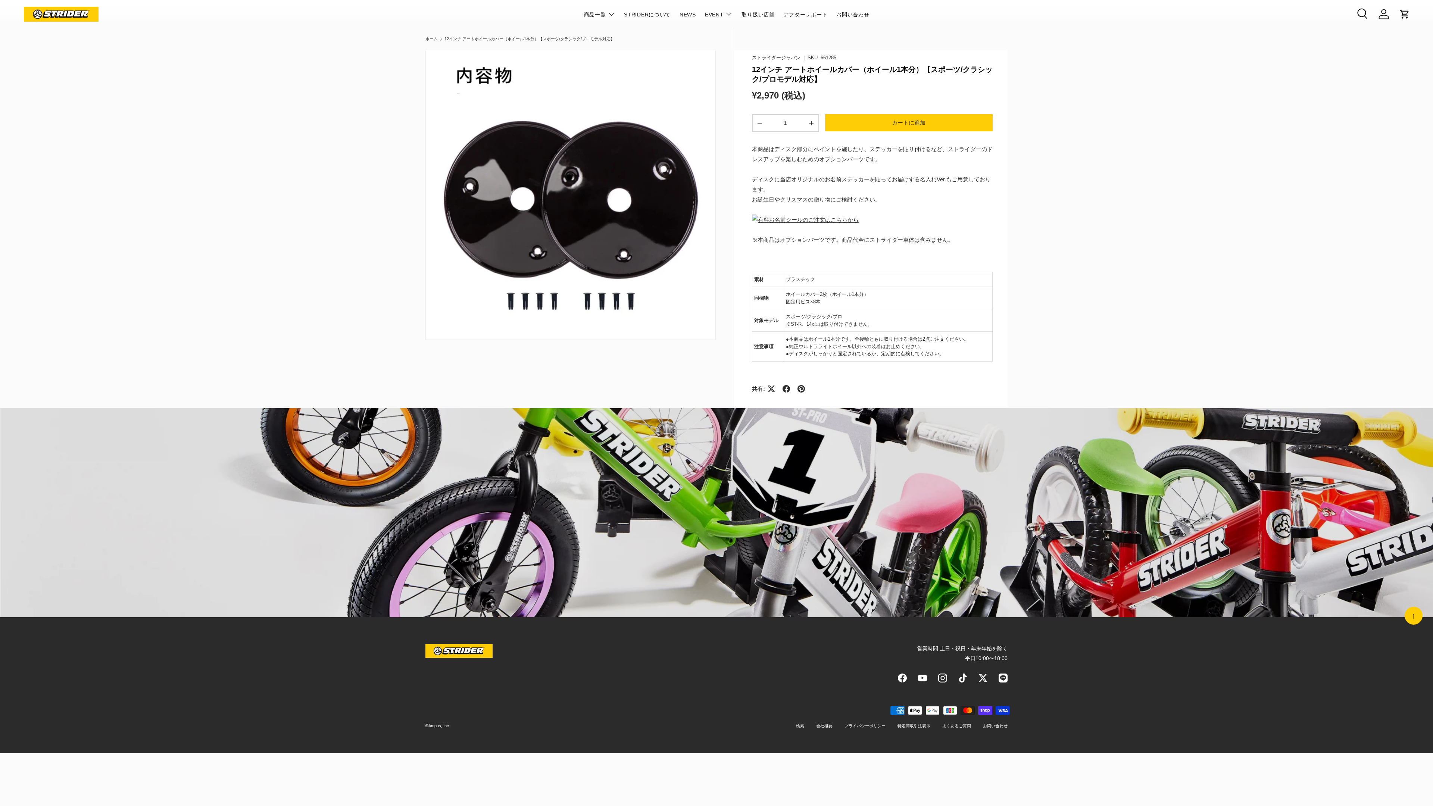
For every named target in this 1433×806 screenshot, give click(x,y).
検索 (800, 726)
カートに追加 (908, 122)
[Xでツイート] (771, 388)
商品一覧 (595, 15)
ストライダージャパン (776, 57)
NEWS (688, 15)
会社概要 (824, 726)
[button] (1404, 14)
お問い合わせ (852, 15)
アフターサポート (806, 15)
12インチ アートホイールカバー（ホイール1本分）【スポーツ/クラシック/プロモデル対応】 (529, 39)
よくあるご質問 (956, 726)
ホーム (431, 39)
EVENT (714, 15)
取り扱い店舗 (758, 15)
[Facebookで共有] (786, 388)
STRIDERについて (647, 15)
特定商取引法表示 (913, 726)
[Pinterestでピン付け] (801, 388)
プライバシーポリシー (865, 726)
